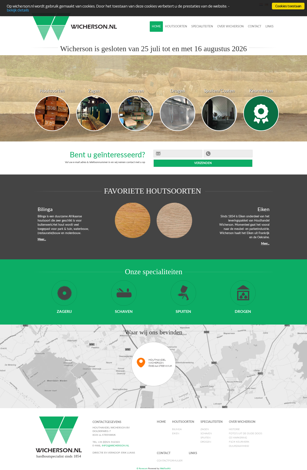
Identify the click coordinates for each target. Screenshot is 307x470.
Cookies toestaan (288, 6)
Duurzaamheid (229, 62)
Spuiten (197, 49)
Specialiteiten (202, 26)
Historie (224, 35)
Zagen (196, 35)
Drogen (198, 56)
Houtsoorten (176, 26)
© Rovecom (142, 468)
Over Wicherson (230, 26)
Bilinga (170, 35)
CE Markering (228, 49)
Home (156, 26)
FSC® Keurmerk (229, 56)
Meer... (42, 239)
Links (269, 26)
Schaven (198, 42)
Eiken (169, 42)
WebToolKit (165, 468)
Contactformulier (263, 35)
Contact (254, 26)
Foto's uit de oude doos (236, 42)
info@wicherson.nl (115, 445)
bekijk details (18, 10)
